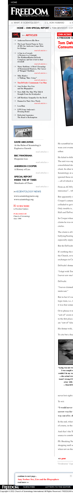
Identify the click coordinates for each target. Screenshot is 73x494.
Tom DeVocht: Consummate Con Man (32, 83)
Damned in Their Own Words (28, 101)
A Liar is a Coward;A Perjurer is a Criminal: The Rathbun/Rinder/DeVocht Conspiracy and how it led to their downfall (30, 57)
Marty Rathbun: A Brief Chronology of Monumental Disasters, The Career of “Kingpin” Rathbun (31, 69)
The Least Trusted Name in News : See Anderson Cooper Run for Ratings (30, 46)
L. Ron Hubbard (55, 22)
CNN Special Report (37, 28)
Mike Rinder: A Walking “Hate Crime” (27, 77)
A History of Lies (25, 167)
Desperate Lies (23, 157)
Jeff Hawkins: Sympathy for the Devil (32, 98)
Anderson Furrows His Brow (28, 40)
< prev (62, 458)
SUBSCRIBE (22, 206)
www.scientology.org (24, 199)
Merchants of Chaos (25, 180)
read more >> (23, 482)
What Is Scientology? (26, 22)
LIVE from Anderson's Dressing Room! (26, 110)
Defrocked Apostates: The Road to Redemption (27, 116)
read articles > (42, 151)
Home (14, 2)
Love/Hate (21, 106)
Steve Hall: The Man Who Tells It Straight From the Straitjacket (30, 93)
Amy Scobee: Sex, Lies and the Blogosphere (26, 87)
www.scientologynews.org (26, 195)
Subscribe (29, 487)
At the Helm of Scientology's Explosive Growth (27, 145)
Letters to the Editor (57, 487)
